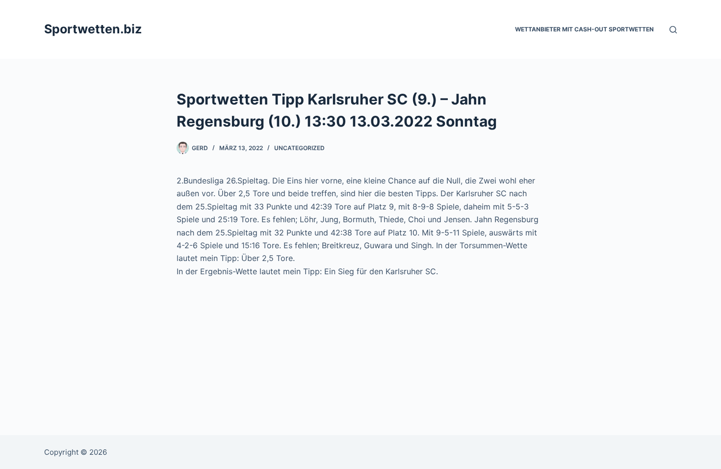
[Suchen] (673, 29)
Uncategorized (299, 148)
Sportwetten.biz (93, 29)
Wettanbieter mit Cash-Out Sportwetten (584, 29)
